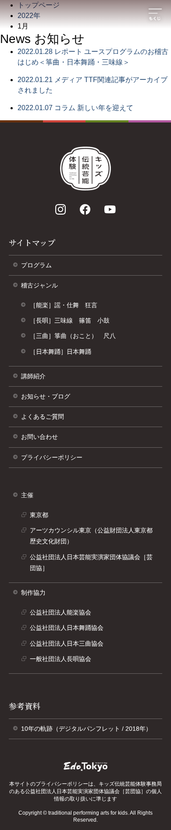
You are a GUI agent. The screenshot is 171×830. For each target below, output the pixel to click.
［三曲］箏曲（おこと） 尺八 (73, 335)
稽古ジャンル (39, 285)
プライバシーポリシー (55, 460)
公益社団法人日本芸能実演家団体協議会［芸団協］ (91, 564)
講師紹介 (33, 376)
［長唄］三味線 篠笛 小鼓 (70, 320)
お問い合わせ (39, 436)
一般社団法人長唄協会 (63, 661)
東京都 (42, 517)
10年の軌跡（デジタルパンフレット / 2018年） (89, 732)
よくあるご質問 (42, 416)
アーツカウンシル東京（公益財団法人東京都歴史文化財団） (91, 538)
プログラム (36, 265)
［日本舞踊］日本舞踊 (60, 351)
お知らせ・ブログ (45, 396)
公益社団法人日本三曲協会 (70, 645)
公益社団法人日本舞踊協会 (70, 630)
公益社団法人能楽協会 (63, 614)
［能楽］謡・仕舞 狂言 (63, 305)
